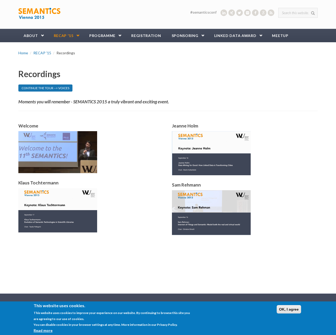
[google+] (263, 12)
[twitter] (239, 12)
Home (23, 53)
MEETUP (280, 35)
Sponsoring (185, 35)
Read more (43, 330)
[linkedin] (223, 12)
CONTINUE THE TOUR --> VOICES (45, 88)
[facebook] (255, 12)
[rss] (271, 12)
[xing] (231, 12)
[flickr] (247, 12)
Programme (102, 35)
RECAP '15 (64, 35)
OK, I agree (289, 309)
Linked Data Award (235, 35)
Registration (146, 35)
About (31, 35)
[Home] (39, 13)
